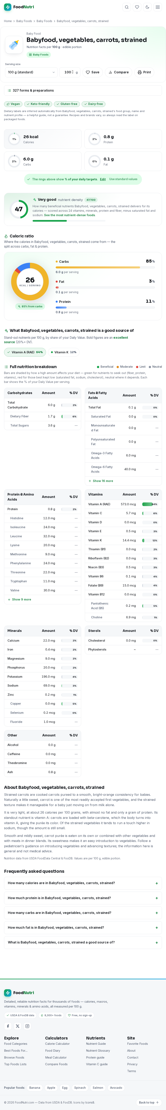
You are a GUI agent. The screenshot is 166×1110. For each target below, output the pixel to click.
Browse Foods (14, 1057)
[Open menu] (157, 7)
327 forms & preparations (33, 90)
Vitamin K (95, 540)
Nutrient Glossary (98, 1050)
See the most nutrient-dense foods (69, 215)
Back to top (146, 1102)
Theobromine (17, 763)
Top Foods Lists (15, 1064)
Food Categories (15, 1044)
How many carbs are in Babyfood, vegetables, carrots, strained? (59, 913)
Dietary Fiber (19, 416)
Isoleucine (17, 527)
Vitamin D (95, 522)
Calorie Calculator (57, 1044)
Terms (131, 1071)
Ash (10, 772)
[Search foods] (126, 7)
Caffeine (13, 754)
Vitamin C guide (97, 1064)
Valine (14, 590)
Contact (132, 1057)
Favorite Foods (137, 1044)
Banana (34, 1087)
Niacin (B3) (96, 567)
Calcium (13, 640)
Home (8, 21)
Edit (103, 179)
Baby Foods (24, 21)
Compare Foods (56, 1064)
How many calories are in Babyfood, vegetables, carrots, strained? (61, 883)
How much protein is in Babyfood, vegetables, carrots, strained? (59, 898)
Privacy (132, 1064)
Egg (64, 1087)
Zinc (10, 695)
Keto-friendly (40, 104)
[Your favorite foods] (137, 7)
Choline (96, 617)
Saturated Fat (101, 416)
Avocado (116, 1087)
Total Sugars (19, 425)
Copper (15, 703)
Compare (121, 72)
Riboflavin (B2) (98, 558)
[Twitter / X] (17, 1026)
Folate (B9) (95, 585)
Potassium (14, 676)
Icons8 (89, 1102)
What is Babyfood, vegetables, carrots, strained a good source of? (61, 942)
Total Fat (94, 407)
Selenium (16, 713)
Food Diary (52, 1050)
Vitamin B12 (96, 594)
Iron (10, 649)
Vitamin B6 (95, 576)
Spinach (80, 1087)
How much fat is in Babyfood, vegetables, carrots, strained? (56, 927)
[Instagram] (27, 1026)
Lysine (14, 545)
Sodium (12, 685)
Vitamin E (95, 531)
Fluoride (16, 722)
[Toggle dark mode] (147, 7)
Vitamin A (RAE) (99, 504)
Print (147, 72)
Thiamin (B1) (97, 549)
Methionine (18, 554)
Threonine (17, 572)
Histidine (16, 518)
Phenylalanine (20, 563)
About (131, 1050)
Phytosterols (97, 649)
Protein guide (95, 1057)
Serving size (12, 64)
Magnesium (15, 658)
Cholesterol (96, 640)
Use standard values (123, 179)
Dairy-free (95, 104)
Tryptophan (18, 581)
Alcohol (12, 745)
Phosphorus (16, 667)
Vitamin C (95, 513)
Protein (12, 509)
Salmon (98, 1087)
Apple (51, 1087)
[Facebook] (8, 1026)
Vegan (15, 104)
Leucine (16, 536)
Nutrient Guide (96, 1044)
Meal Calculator (56, 1057)
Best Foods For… (16, 1050)
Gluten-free (69, 104)
